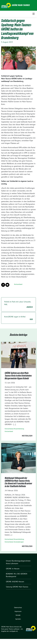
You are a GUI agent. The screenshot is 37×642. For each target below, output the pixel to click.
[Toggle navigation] (33, 14)
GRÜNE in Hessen (12, 568)
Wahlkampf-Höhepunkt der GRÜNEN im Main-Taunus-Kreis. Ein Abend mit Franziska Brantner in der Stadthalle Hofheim (18, 482)
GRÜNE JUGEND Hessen (15, 581)
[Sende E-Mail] (7, 285)
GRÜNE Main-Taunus (21, 5)
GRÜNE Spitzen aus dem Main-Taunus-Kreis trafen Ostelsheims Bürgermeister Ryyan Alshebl (18, 376)
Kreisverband (18, 284)
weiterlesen (27, 436)
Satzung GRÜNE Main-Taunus (17, 587)
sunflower (16, 629)
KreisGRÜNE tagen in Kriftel (18, 318)
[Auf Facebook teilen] (3, 285)
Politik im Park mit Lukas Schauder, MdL (18, 304)
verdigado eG (13, 631)
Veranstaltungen (19, 542)
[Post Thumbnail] (18, 355)
